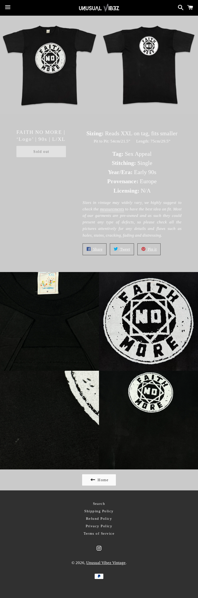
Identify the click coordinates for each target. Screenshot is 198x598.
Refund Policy (99, 518)
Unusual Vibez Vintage (106, 562)
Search (99, 504)
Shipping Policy (99, 511)
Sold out (41, 152)
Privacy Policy (99, 526)
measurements (112, 209)
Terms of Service (99, 533)
